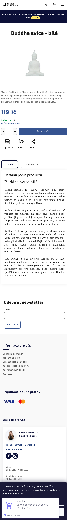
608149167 (14, 449)
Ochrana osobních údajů (15, 362)
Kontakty (7, 374)
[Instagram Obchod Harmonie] (15, 456)
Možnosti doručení (10, 123)
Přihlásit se (12, 324)
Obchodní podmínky (13, 354)
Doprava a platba (11, 358)
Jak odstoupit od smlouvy (16, 366)
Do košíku (45, 131)
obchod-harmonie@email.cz (21, 444)
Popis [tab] (9, 164)
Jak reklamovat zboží (14, 370)
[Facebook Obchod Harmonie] (9, 456)
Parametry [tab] (32, 164)
